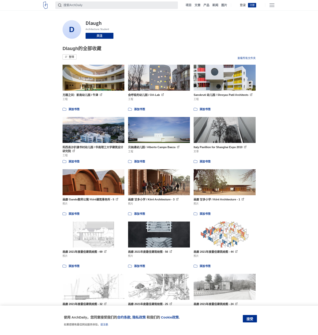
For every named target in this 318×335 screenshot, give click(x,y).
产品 (206, 5)
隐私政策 (139, 317)
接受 (250, 319)
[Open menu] (272, 5)
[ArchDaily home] (45, 5)
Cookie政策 (170, 317)
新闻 (215, 5)
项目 (189, 5)
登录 (243, 5)
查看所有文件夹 (246, 58)
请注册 (104, 324)
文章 (197, 5)
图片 (224, 5)
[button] (69, 57)
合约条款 (124, 317)
